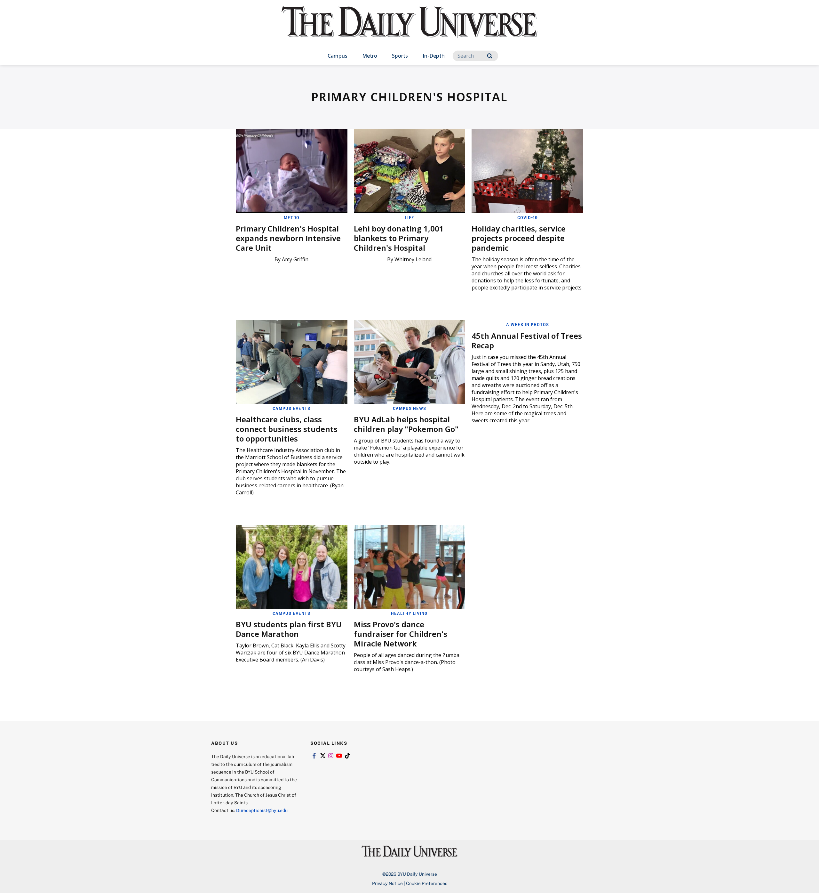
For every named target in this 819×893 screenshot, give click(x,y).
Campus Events (291, 408)
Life (409, 217)
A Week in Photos (527, 324)
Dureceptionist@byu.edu (262, 810)
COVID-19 (527, 217)
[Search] (489, 55)
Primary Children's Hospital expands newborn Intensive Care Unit (288, 238)
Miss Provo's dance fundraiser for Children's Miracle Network (400, 634)
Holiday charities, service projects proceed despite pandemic (519, 238)
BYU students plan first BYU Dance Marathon (289, 629)
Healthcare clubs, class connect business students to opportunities (287, 429)
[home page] (409, 28)
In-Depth (434, 55)
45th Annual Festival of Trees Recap (527, 340)
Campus (337, 55)
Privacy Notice (387, 883)
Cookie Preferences (426, 883)
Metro (369, 55)
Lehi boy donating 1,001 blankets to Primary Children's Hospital (399, 238)
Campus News (409, 408)
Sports (400, 55)
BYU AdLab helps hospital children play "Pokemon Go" (406, 424)
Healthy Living (409, 613)
